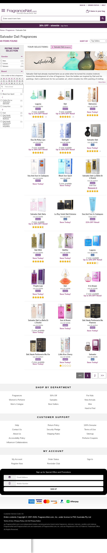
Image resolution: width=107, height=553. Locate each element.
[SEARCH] (102, 18)
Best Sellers (53, 404)
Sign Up (53, 489)
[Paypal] (61, 501)
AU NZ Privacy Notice (33, 521)
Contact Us (17, 429)
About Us (17, 434)
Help (103, 5)
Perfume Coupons (90, 438)
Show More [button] (102, 82)
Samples (53, 400)
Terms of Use (90, 429)
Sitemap (90, 434)
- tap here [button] (53, 25)
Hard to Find (90, 408)
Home (2, 30)
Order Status (93, 5)
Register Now (17, 463)
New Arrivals (90, 400)
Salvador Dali (62, 47)
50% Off (53, 395)
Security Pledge (53, 429)
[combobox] (53, 18)
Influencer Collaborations (17, 442)
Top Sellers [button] (95, 41)
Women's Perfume (17, 400)
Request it (92, 188)
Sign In (82, 5)
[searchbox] (51, 18)
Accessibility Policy (17, 438)
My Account (17, 459)
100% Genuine (90, 425)
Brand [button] (4, 71)
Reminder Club (53, 463)
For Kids (90, 395)
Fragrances (10, 30)
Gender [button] (4, 56)
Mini (90, 404)
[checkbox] (12, 61)
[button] (4, 10)
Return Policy (53, 425)
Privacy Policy (19, 521)
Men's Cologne (17, 404)
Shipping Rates (53, 434)
